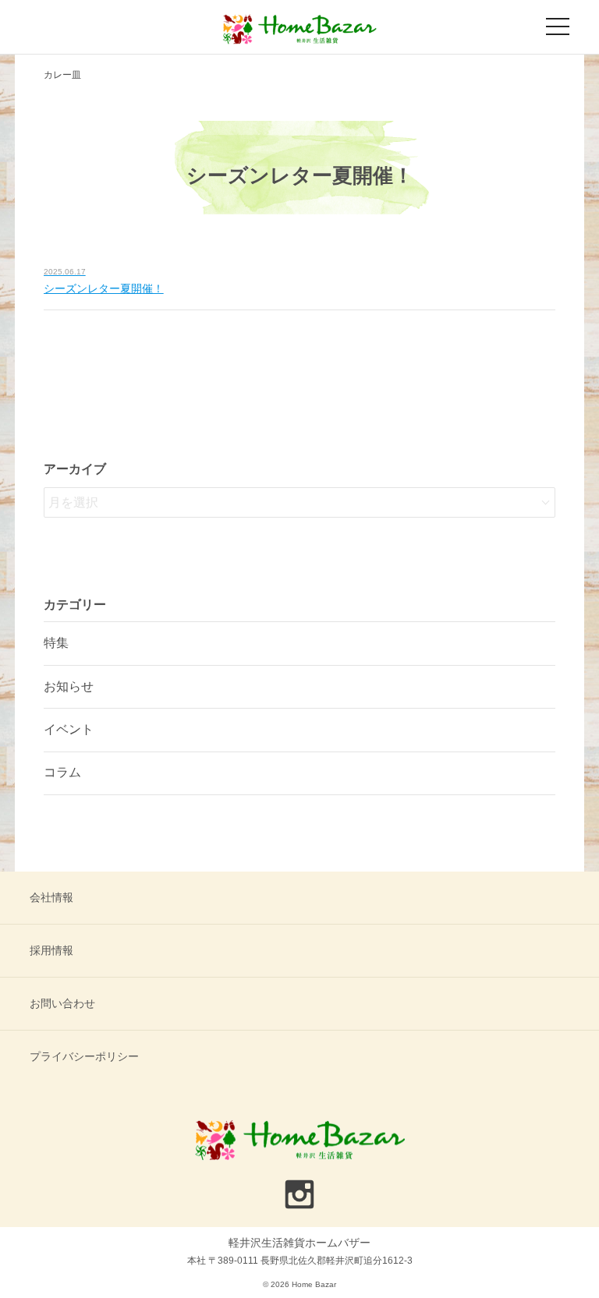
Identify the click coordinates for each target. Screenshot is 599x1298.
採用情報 (51, 950)
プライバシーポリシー (84, 1056)
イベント (69, 729)
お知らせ (69, 686)
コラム (62, 772)
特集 (56, 642)
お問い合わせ (62, 1003)
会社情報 (51, 897)
